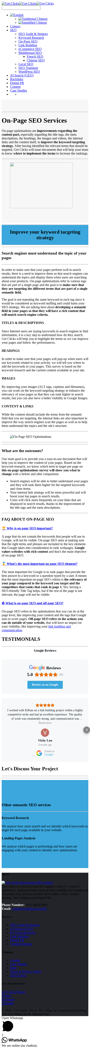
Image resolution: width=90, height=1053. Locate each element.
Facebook (8, 999)
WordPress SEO (29, 71)
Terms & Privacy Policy (26, 971)
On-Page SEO (27, 41)
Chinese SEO (36, 60)
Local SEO (25, 64)
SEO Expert (18, 975)
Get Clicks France (14, 992)
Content (15, 86)
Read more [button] (45, 722)
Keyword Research (31, 37)
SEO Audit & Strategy (33, 34)
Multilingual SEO (30, 53)
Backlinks (16, 79)
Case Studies (18, 90)
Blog (13, 968)
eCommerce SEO (30, 49)
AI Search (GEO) (21, 75)
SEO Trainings (28, 68)
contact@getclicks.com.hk (29, 908)
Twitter (6, 995)
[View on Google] (45, 732)
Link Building (27, 45)
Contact (15, 26)
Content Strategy (21, 944)
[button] (3, 730)
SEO (13, 30)
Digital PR (17, 83)
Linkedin (8, 1003)
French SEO (35, 56)
